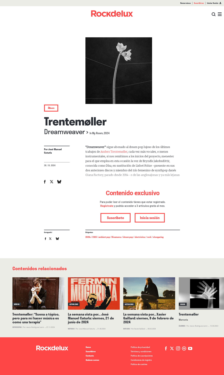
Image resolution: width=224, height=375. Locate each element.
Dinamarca (116, 237)
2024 (94, 237)
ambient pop (104, 237)
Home (88, 347)
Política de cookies (139, 364)
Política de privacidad (140, 347)
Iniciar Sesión (212, 3)
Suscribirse (91, 351)
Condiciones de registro (141, 359)
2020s (88, 237)
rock (149, 237)
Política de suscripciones (142, 355)
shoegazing (158, 237)
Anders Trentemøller (113, 151)
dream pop (128, 237)
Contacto (90, 355)
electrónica (140, 237)
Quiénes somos (92, 359)
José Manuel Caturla (53, 150)
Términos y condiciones (141, 351)
